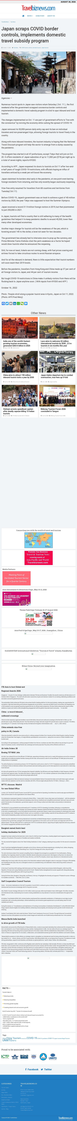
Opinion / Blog (4, 1109)
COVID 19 (51, 1038)
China (4, 1038)
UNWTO (7, 1040)
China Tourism (13, 1038)
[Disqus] (38, 449)
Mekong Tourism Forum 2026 (58, 415)
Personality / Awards (6, 1097)
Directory (40, 16)
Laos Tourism (53, 348)
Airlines (3, 1090)
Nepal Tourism (66, 1038)
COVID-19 (32, 1038)
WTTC (14, 1041)
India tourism (16, 348)
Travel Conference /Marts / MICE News (9, 1103)
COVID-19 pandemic (42, 1038)
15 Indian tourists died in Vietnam (21, 415)
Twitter (48, 1069)
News (29, 16)
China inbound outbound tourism (21, 381)
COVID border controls (26, 47)
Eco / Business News (6, 1095)
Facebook (32, 1069)
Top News (16, 47)
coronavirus (23, 1038)
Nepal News (4, 1092)
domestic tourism (36, 47)
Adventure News (5, 1100)
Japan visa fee (53, 381)
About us (51, 16)
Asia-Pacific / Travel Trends (8, 1106)
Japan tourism (45, 47)
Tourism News (5, 1087)
